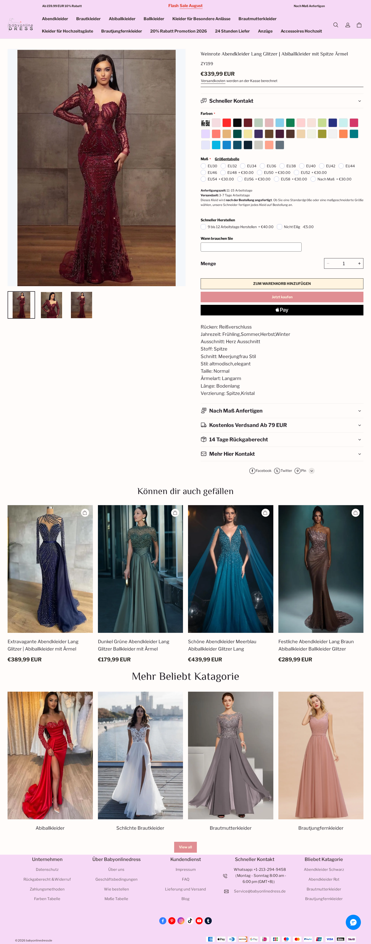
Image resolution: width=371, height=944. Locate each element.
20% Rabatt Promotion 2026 (178, 31)
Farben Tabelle (47, 899)
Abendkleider (55, 18)
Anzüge (265, 31)
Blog (185, 899)
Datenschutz (47, 869)
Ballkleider (154, 18)
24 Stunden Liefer (232, 31)
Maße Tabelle (116, 899)
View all (185, 847)
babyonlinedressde (39, 940)
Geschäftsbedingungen (116, 879)
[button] (336, 25)
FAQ (185, 879)
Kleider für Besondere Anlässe (201, 18)
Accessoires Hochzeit (301, 31)
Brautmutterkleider (257, 18)
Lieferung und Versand (185, 889)
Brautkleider (88, 18)
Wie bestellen (116, 889)
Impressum (186, 869)
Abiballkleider (122, 18)
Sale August (191, 5)
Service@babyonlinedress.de (260, 891)
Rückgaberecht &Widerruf (47, 879)
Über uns (116, 869)
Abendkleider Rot (323, 879)
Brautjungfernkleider (121, 31)
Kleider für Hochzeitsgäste (67, 31)
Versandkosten (213, 81)
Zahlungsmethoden (47, 889)
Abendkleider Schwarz (324, 869)
